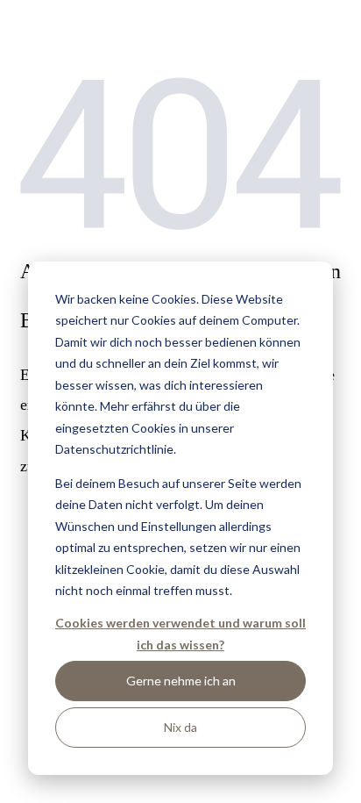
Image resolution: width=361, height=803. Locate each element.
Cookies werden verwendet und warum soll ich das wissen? (180, 633)
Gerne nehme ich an (181, 680)
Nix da (180, 727)
